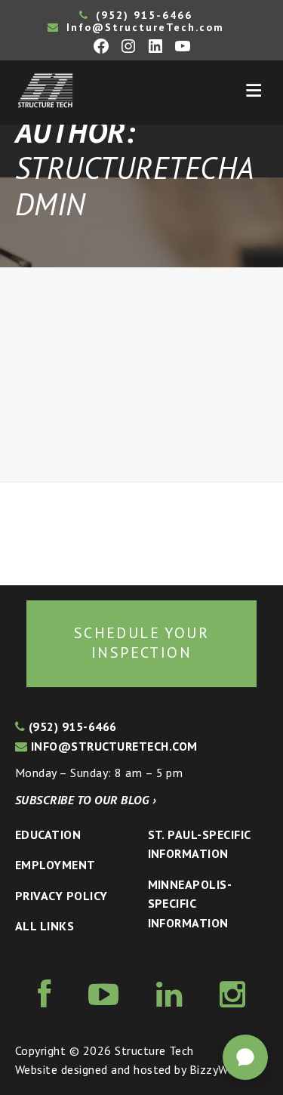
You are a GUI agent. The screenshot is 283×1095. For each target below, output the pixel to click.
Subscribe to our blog (85, 799)
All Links (44, 925)
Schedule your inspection (141, 642)
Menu (253, 90)
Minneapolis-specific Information (190, 903)
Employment (55, 864)
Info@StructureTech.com (143, 27)
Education (48, 834)
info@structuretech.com (112, 746)
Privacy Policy (61, 895)
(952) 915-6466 (141, 15)
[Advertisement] (141, 374)
